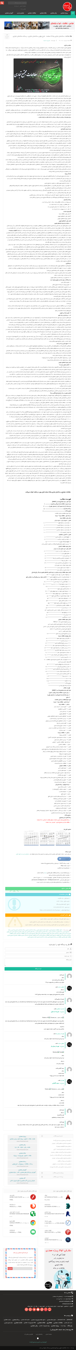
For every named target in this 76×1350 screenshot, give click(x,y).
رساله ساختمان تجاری (31, 930)
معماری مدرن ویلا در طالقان (64, 1161)
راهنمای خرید (39, 1334)
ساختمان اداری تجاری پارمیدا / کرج (62, 1149)
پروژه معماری (55, 1326)
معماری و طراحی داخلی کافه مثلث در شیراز (60, 1155)
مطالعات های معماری (66, 937)
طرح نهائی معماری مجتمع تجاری (19, 931)
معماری (49, 1323)
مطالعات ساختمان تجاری (18, 933)
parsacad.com (61, 1320)
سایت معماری (7, 1319)
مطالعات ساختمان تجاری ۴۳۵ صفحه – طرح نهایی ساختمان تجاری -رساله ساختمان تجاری (41, 36)
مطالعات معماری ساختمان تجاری (28, 935)
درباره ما (16, 6)
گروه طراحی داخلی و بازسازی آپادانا (38, 1342)
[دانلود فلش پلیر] (32, 1197)
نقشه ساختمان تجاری (42, 937)
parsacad (69, 1320)
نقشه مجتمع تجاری (32, 937)
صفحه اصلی (23, 6)
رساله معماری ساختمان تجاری (56, 931)
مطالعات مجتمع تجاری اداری (42, 935)
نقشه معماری (18, 1323)
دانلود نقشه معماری (25, 1319)
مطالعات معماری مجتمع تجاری (14, 935)
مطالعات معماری (32, 13)
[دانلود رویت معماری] (67, 1213)
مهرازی (62, 1080)
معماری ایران (20, 13)
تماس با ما (23, 9)
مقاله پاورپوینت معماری (30, 1322)
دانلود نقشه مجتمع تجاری (43, 930)
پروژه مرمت (63, 1325)
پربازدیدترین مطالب (52, 1173)
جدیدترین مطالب (52, 1136)
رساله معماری (15, 1320)
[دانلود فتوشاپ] (67, 1240)
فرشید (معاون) (60, 1009)
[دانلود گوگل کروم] (32, 1223)
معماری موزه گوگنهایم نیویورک (63, 1146)
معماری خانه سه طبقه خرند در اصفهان (62, 1164)
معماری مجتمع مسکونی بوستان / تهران (61, 1158)
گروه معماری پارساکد (61, 904)
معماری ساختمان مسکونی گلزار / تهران (61, 1143)
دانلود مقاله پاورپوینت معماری (38, 1319)
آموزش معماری (9, 13)
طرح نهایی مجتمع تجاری (45, 933)
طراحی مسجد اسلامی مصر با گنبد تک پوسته (60, 1167)
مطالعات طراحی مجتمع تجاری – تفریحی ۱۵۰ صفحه (57, 822)
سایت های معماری (68, 1322)
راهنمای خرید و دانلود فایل (22, 854)
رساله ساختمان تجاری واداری (18, 930)
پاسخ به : (57, 1011)
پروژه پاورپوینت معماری (44, 1325)
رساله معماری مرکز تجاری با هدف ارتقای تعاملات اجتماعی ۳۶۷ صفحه (53, 820)
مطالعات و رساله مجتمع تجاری (54, 937)
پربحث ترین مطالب (52, 1177)
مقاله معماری (43, 13)
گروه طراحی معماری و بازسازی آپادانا (62, 1140)
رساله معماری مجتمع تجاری (42, 931)
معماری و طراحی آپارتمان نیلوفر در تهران (61, 1152)
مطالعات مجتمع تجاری (55, 935)
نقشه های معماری (8, 1322)
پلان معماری (53, 13)
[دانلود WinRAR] (32, 1232)
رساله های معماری (31, 931)
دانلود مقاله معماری (51, 1319)
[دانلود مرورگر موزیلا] (32, 1206)
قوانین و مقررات (28, 1334)
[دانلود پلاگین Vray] (67, 1223)
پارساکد (69, 1326)
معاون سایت (61, 987)
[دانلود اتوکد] (67, 1197)
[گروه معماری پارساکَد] (69, 8)
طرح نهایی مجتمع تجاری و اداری (32, 933)
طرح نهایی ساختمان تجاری (58, 933)
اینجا (45, 873)
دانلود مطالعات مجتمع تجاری (55, 930)
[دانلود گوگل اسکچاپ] (67, 1232)
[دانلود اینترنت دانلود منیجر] (32, 1213)
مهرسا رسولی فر (60, 1034)
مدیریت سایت (46, 40)
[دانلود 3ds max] (67, 1206)
